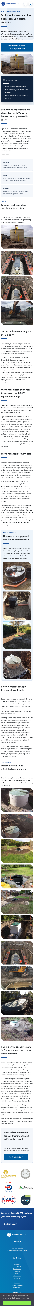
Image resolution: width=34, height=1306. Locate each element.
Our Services (17, 1266)
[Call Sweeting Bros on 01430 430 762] (25, 4)
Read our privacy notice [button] (22, 1298)
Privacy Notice (17, 1287)
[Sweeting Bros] (10, 4)
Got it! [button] (17, 1302)
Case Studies (17, 1269)
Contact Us (17, 1278)
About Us (17, 1264)
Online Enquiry (10, 1224)
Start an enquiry (16, 1157)
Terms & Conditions (17, 1285)
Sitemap (17, 1283)
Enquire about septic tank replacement (17, 47)
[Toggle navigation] (31, 4)
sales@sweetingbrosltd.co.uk (18, 1250)
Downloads (17, 1271)
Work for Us (17, 1276)
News (17, 1273)
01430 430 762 (17, 1213)
